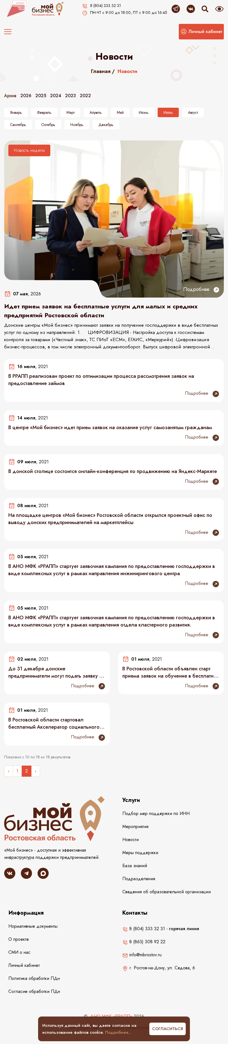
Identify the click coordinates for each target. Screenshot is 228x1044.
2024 (55, 95)
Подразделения (138, 879)
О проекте (18, 939)
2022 (85, 95)
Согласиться (167, 1029)
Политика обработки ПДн (34, 978)
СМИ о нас (19, 952)
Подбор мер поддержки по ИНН (156, 813)
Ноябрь (76, 124)
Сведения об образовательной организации (166, 892)
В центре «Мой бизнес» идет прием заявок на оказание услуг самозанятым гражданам (110, 427)
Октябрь (48, 124)
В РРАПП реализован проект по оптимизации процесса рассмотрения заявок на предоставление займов (101, 380)
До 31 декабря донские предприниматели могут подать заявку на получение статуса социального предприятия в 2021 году (56, 672)
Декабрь (105, 124)
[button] (201, 31)
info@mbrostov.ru (145, 955)
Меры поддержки (140, 852)
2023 (70, 95)
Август (193, 112)
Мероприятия (135, 826)
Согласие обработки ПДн (34, 991)
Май (120, 112)
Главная (101, 71)
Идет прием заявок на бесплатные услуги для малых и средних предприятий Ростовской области (101, 311)
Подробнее (197, 289)
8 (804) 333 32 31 (146, 928)
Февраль (44, 112)
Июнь (143, 112)
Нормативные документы (33, 926)
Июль (168, 112)
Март (70, 112)
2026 (25, 95)
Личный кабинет (24, 965)
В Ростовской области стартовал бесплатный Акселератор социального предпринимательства (54, 723)
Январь (16, 112)
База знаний (134, 865)
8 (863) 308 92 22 (146, 942)
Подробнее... (118, 1032)
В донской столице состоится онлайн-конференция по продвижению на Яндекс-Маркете (112, 471)
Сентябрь (18, 124)
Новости (130, 839)
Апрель (96, 112)
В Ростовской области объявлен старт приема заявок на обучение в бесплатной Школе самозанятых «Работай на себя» (170, 672)
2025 (40, 95)
